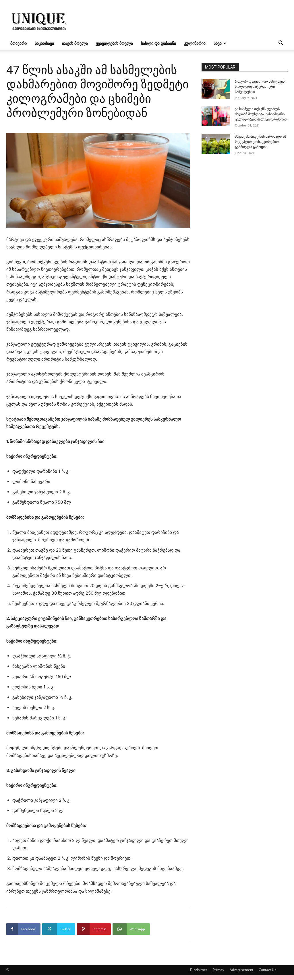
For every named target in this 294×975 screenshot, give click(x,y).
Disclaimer (198, 969)
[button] (281, 43)
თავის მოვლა (75, 43)
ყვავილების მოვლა (114, 43)
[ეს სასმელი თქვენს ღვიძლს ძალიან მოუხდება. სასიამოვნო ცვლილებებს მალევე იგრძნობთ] (216, 116)
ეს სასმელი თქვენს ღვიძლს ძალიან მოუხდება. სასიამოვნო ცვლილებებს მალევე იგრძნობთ (261, 114)
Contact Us (267, 969)
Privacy (218, 969)
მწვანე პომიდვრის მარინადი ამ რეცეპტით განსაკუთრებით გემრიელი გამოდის (260, 142)
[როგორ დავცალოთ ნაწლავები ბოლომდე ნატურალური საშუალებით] (216, 89)
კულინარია (195, 43)
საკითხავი (44, 43)
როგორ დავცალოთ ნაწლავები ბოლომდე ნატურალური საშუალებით (260, 86)
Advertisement (241, 969)
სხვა (218, 43)
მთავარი (18, 43)
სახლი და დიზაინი (158, 43)
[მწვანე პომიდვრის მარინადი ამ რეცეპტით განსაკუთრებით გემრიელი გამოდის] (216, 144)
